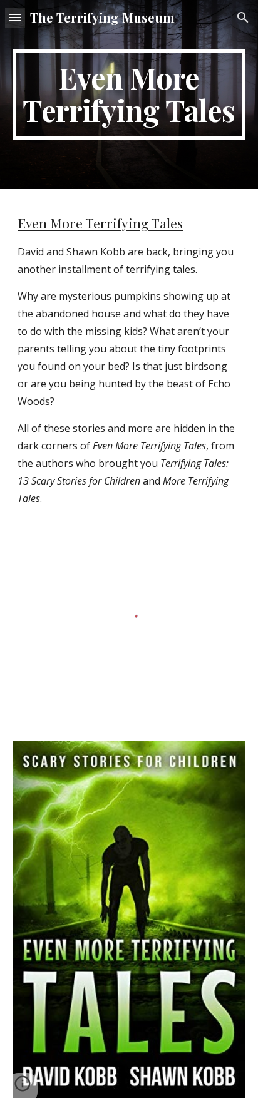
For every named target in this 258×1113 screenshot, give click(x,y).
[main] (129, 94)
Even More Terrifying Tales (100, 223)
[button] (15, 17)
